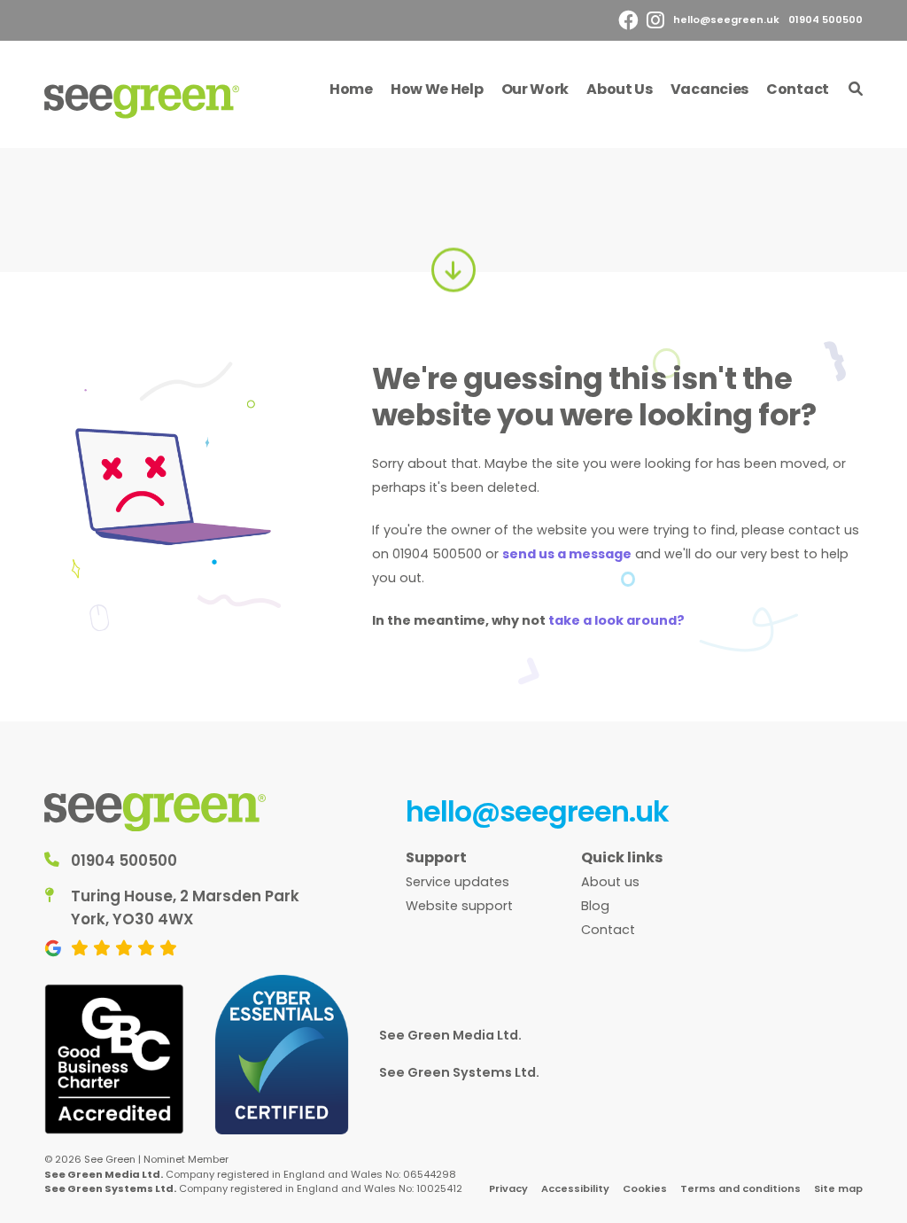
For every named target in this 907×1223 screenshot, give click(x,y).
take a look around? (616, 620)
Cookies (645, 1188)
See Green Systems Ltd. (459, 1072)
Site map (838, 1188)
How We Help (437, 89)
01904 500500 (825, 19)
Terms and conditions (740, 1188)
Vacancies (709, 89)
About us (610, 882)
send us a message (567, 554)
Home (351, 89)
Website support (459, 906)
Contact (797, 89)
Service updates (457, 882)
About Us (619, 89)
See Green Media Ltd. (450, 1035)
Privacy (508, 1188)
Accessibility (575, 1188)
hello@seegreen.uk (726, 19)
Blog (595, 906)
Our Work (535, 89)
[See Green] (141, 101)
